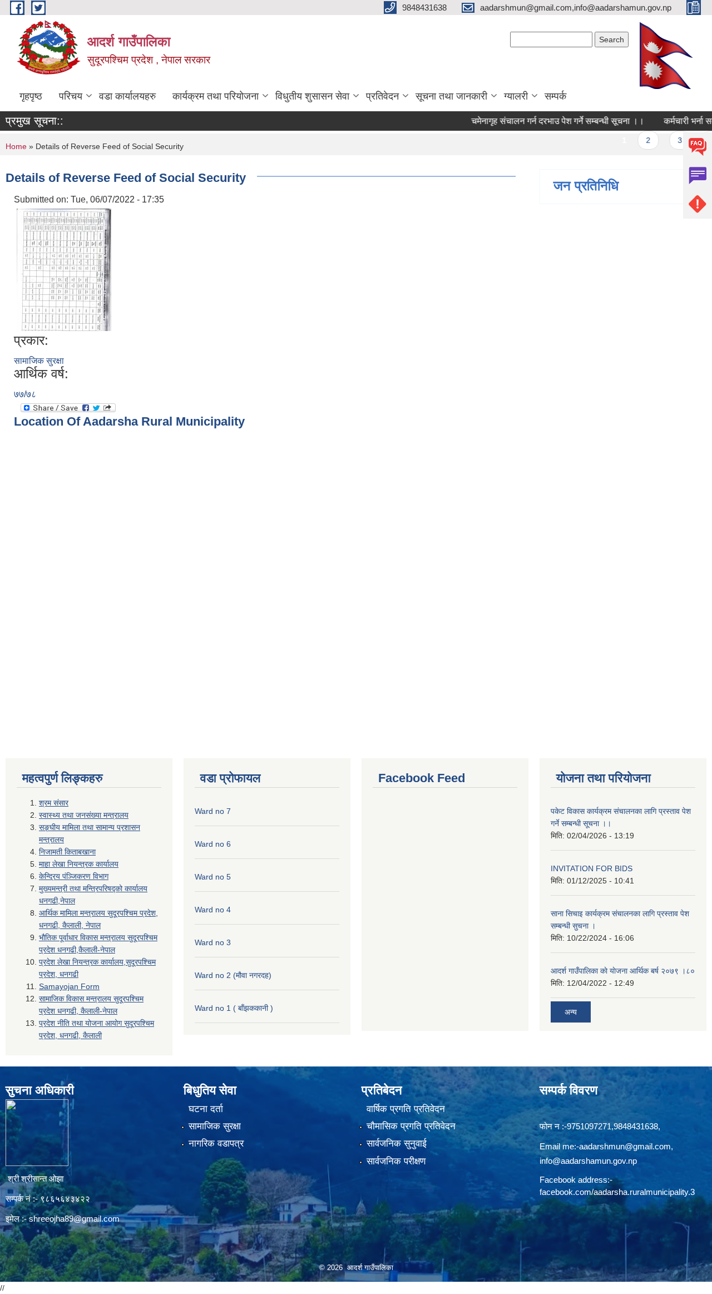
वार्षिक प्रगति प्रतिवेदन (406, 1109)
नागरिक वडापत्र (216, 1143)
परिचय (70, 96)
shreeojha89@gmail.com (74, 1218)
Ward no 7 (213, 811)
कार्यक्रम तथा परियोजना (215, 96)
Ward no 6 (213, 843)
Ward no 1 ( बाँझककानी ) (234, 1008)
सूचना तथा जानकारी (451, 96)
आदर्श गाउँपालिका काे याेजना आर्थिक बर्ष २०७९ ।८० (623, 970)
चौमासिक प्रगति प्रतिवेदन (411, 1126)
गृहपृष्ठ (30, 96)
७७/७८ (25, 394)
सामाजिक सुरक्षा (39, 361)
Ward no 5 (213, 876)
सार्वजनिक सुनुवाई (397, 1143)
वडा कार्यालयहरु (127, 96)
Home (16, 146)
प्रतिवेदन (382, 96)
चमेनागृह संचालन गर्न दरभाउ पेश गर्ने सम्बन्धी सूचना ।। (539, 121)
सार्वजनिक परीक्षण (396, 1161)
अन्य (571, 1011)
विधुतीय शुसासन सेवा (312, 96)
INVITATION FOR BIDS (591, 868)
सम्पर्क (555, 96)
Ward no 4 (213, 909)
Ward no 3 (213, 942)
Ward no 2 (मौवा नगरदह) (233, 975)
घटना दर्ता (206, 1109)
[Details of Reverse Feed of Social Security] (64, 269)
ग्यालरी (516, 96)
